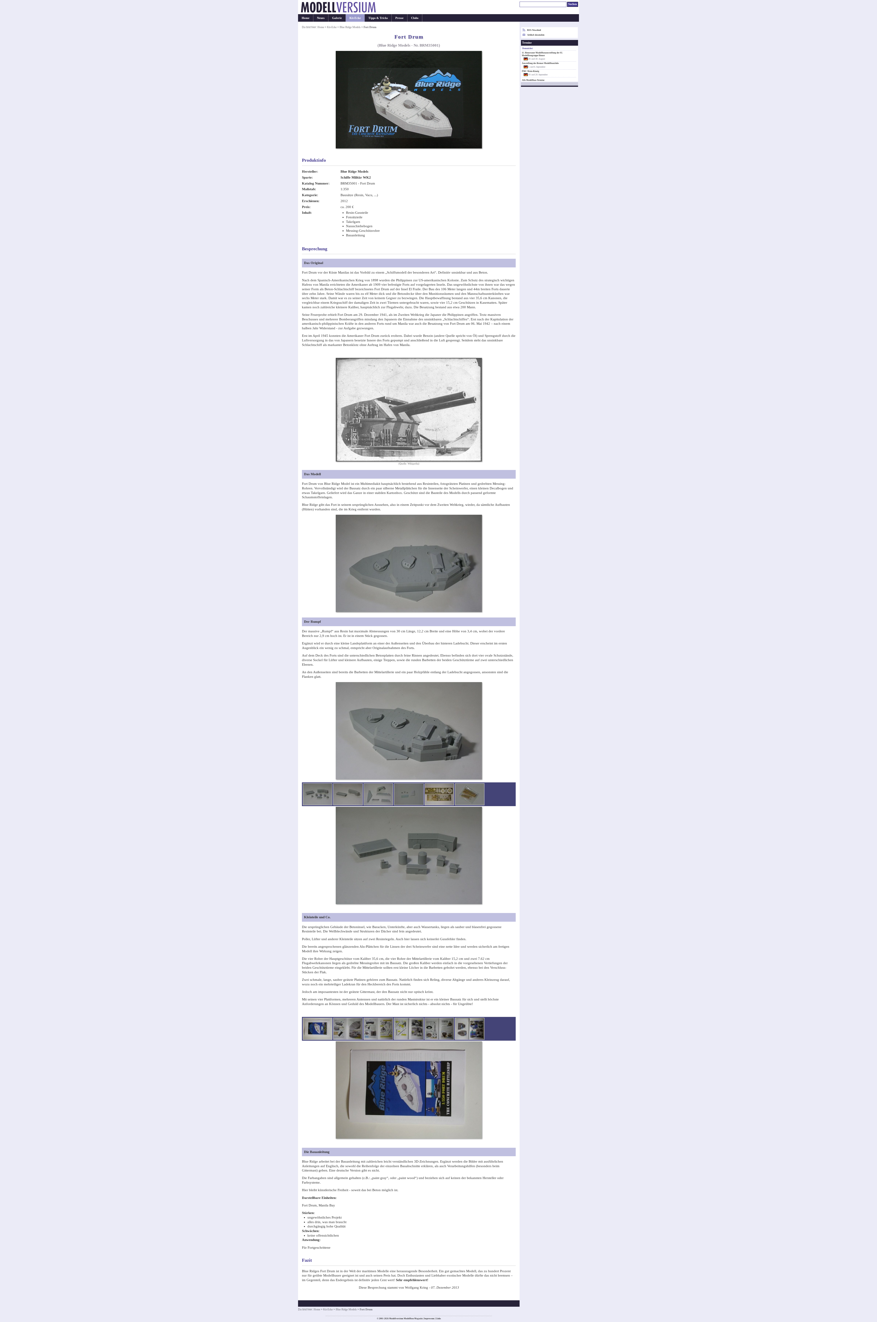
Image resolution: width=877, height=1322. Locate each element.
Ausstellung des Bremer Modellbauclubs (540, 63)
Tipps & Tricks (378, 18)
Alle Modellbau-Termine (533, 80)
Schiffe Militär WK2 (356, 177)
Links (438, 1318)
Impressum (429, 1318)
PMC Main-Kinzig (530, 71)
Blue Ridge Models (350, 27)
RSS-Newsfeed (534, 30)
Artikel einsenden (535, 35)
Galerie (337, 18)
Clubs (414, 18)
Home (305, 18)
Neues (321, 18)
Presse (399, 18)
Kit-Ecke (355, 18)
